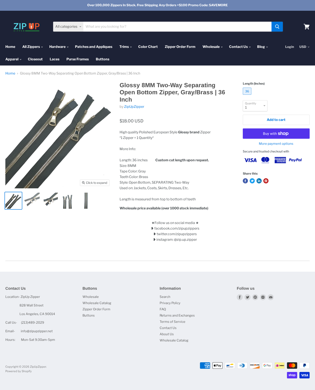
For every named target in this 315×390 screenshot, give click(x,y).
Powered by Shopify (18, 371)
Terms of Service (172, 322)
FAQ (163, 309)
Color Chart (148, 47)
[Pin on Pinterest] (265, 180)
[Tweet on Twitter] (252, 180)
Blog (261, 47)
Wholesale (211, 47)
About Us (167, 334)
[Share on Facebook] (245, 180)
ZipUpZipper (134, 107)
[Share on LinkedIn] (259, 180)
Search (165, 297)
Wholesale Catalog (96, 303)
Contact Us (238, 47)
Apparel (12, 59)
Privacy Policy (170, 303)
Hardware (57, 47)
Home (10, 47)
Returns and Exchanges (177, 315)
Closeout (35, 59)
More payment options (276, 144)
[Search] (277, 27)
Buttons (102, 59)
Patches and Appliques (93, 47)
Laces (54, 59)
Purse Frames (77, 59)
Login (289, 47)
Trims (124, 47)
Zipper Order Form (180, 47)
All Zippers (31, 47)
